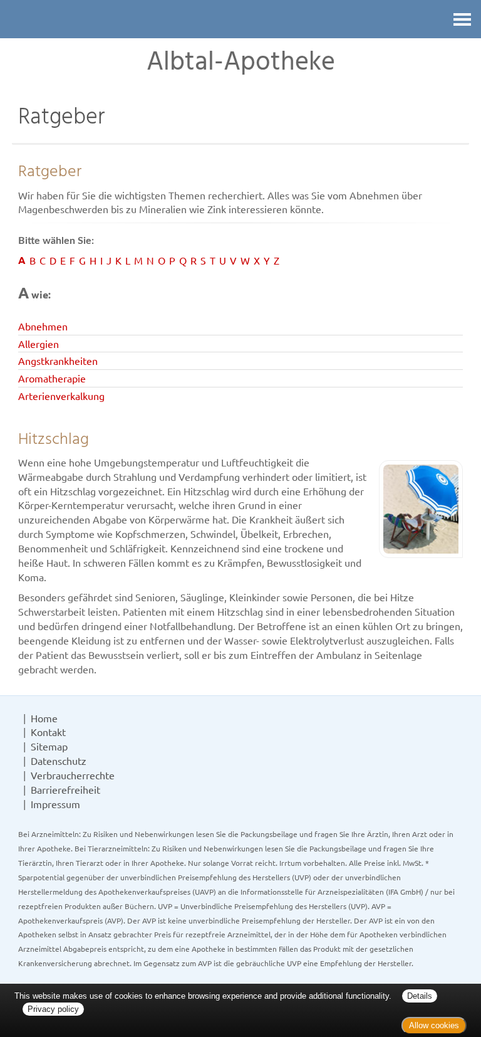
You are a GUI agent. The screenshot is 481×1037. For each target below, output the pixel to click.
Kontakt (48, 731)
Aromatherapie (52, 378)
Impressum (55, 803)
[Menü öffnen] (462, 19)
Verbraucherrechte (73, 775)
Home (44, 718)
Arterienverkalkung (61, 395)
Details (419, 996)
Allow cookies (434, 1025)
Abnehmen (43, 326)
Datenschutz (58, 760)
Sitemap (49, 746)
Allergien (38, 343)
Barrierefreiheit (65, 789)
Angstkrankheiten (58, 360)
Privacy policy (53, 1009)
